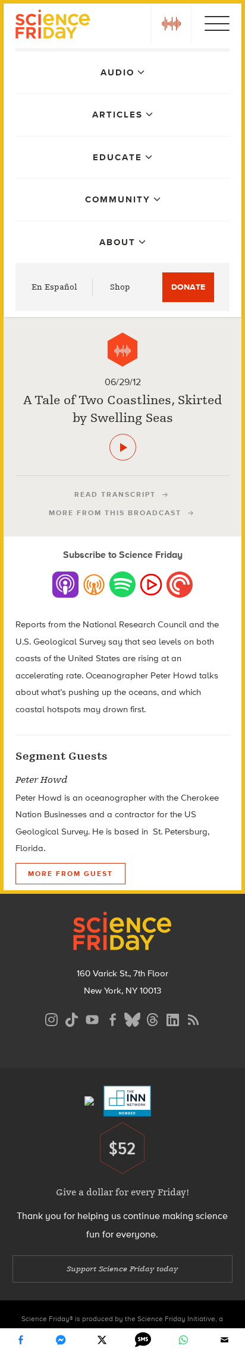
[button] (171, 24)
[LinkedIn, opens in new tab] (173, 1018)
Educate (117, 157)
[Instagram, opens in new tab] (52, 1018)
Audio (117, 72)
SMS (143, 1340)
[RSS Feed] (193, 1018)
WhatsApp (184, 1340)
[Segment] (122, 349)
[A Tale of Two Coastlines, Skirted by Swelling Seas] (122, 447)
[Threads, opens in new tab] (153, 1018)
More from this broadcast (115, 513)
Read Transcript (115, 494)
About (117, 242)
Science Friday (52, 25)
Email (225, 1340)
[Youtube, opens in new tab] (92, 1018)
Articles (117, 114)
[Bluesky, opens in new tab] (133, 1018)
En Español (54, 287)
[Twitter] (102, 1340)
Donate (188, 287)
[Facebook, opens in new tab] (112, 1018)
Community (117, 199)
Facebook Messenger (61, 1340)
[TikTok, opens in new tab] (72, 1018)
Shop (120, 287)
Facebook (20, 1340)
